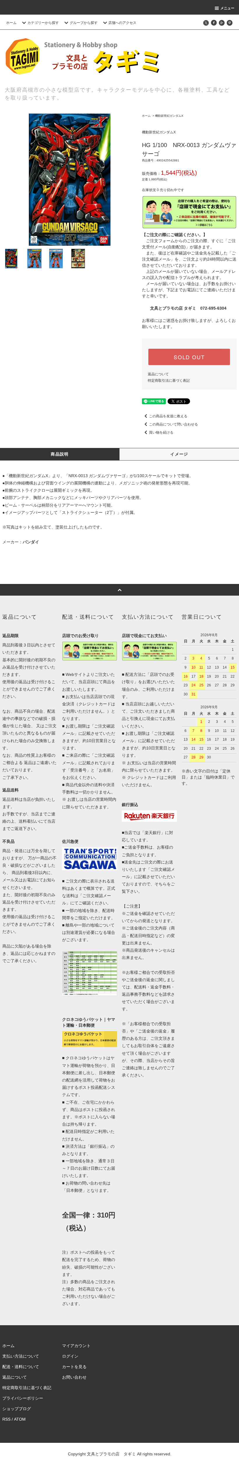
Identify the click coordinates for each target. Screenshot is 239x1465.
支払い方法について (20, 1356)
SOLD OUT (189, 357)
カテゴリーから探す (43, 23)
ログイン (70, 1356)
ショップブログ (16, 1408)
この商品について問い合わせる (173, 424)
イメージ (179, 454)
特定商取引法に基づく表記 (169, 381)
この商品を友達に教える (168, 416)
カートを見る (74, 1366)
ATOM (20, 1419)
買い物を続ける (161, 432)
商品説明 (60, 454)
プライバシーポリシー (22, 1398)
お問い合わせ (74, 1377)
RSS (6, 1419)
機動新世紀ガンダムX (169, 115)
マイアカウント (76, 1345)
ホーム (11, 23)
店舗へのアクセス (122, 23)
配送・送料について (20, 1366)
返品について (158, 374)
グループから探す (84, 23)
